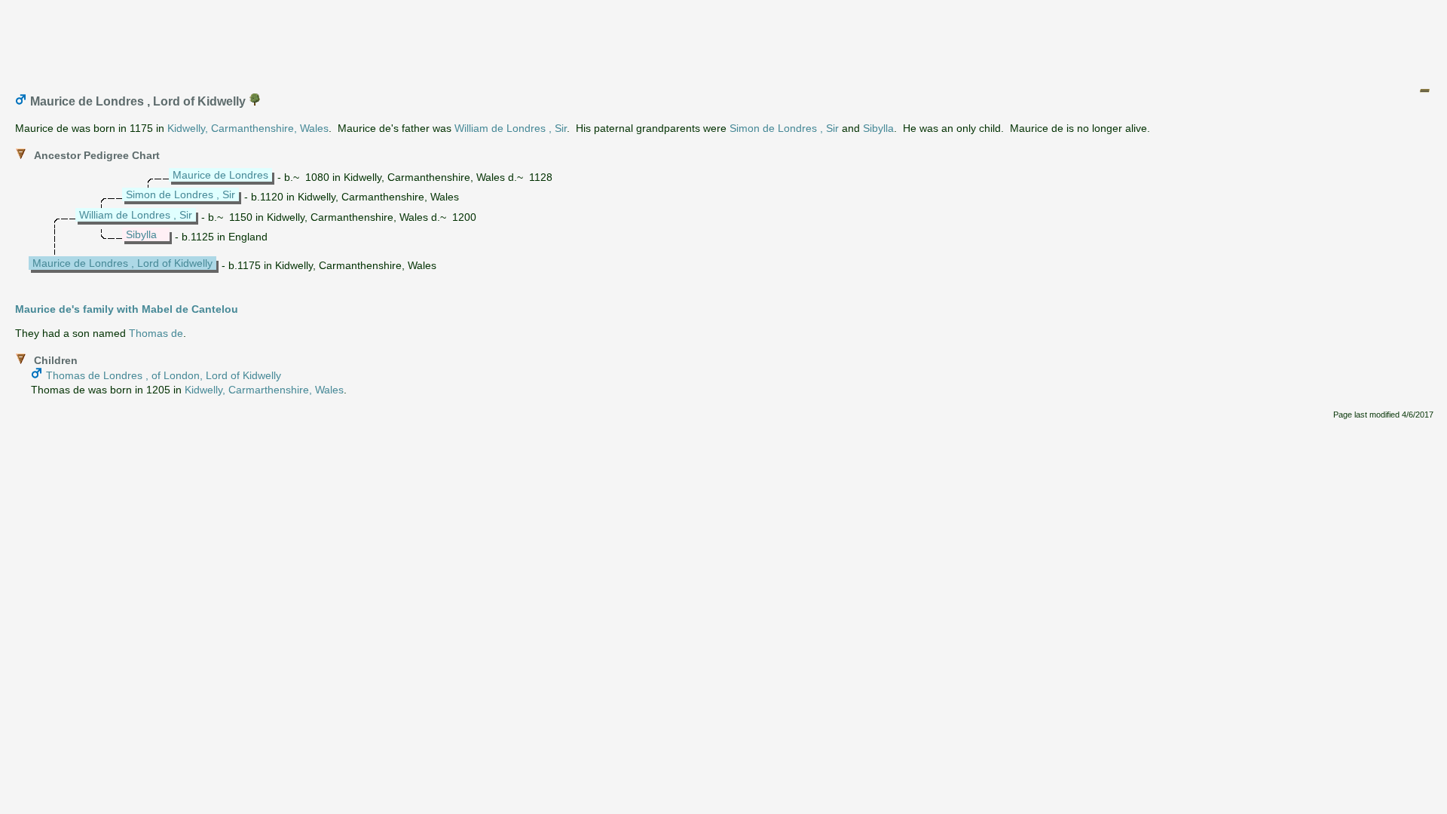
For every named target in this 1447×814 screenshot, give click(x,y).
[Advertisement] (724, 40)
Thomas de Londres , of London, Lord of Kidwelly (163, 375)
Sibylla (878, 128)
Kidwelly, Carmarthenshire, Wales (264, 390)
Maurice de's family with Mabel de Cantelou (126, 309)
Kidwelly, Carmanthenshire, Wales (248, 128)
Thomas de (156, 333)
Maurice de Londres (220, 175)
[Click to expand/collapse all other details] (1424, 90)
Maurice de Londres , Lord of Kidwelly (122, 263)
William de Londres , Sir (510, 128)
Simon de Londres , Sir (784, 128)
